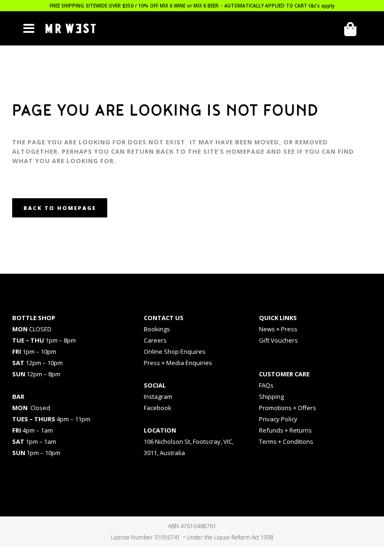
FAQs (266, 385)
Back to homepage (59, 207)
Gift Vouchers (278, 340)
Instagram (158, 396)
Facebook (157, 408)
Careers (155, 340)
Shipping (271, 396)
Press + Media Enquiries (178, 363)
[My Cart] (353, 29)
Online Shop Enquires (175, 351)
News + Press (278, 329)
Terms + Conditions (286, 441)
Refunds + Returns (285, 430)
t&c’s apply (321, 5)
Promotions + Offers (287, 408)
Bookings (157, 329)
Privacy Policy (278, 419)
